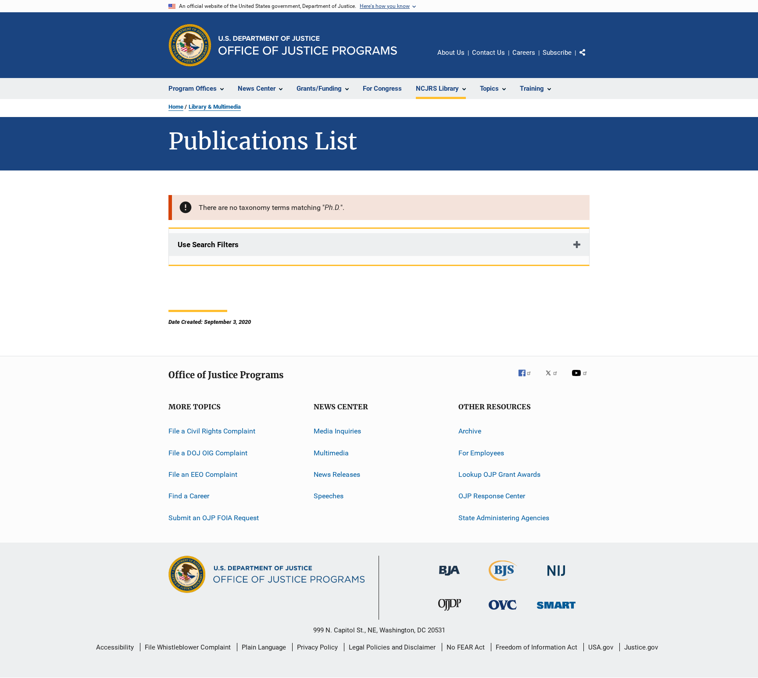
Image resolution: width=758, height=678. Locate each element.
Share (589, 58)
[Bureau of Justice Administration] (449, 577)
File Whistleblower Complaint (188, 647)
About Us (451, 53)
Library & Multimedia (215, 106)
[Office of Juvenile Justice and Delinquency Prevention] (449, 612)
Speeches (328, 496)
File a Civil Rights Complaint (211, 431)
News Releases (337, 474)
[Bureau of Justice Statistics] (503, 582)
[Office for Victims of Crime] (503, 611)
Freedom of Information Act (536, 647)
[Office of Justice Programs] (189, 45)
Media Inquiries (337, 431)
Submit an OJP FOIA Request (213, 518)
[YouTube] (580, 379)
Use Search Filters (208, 244)
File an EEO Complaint (202, 474)
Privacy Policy (317, 647)
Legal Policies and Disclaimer (392, 647)
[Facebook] (528, 379)
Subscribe (557, 53)
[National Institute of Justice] (556, 577)
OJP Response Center (491, 496)
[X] (554, 379)
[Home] (307, 45)
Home (175, 106)
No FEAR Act (466, 647)
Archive (469, 431)
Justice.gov (641, 647)
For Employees (481, 453)
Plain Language (264, 647)
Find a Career (188, 496)
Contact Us (488, 53)
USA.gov (600, 647)
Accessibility (115, 647)
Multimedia (331, 453)
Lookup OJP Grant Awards (499, 474)
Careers (523, 53)
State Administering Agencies (503, 518)
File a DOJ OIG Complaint (207, 453)
